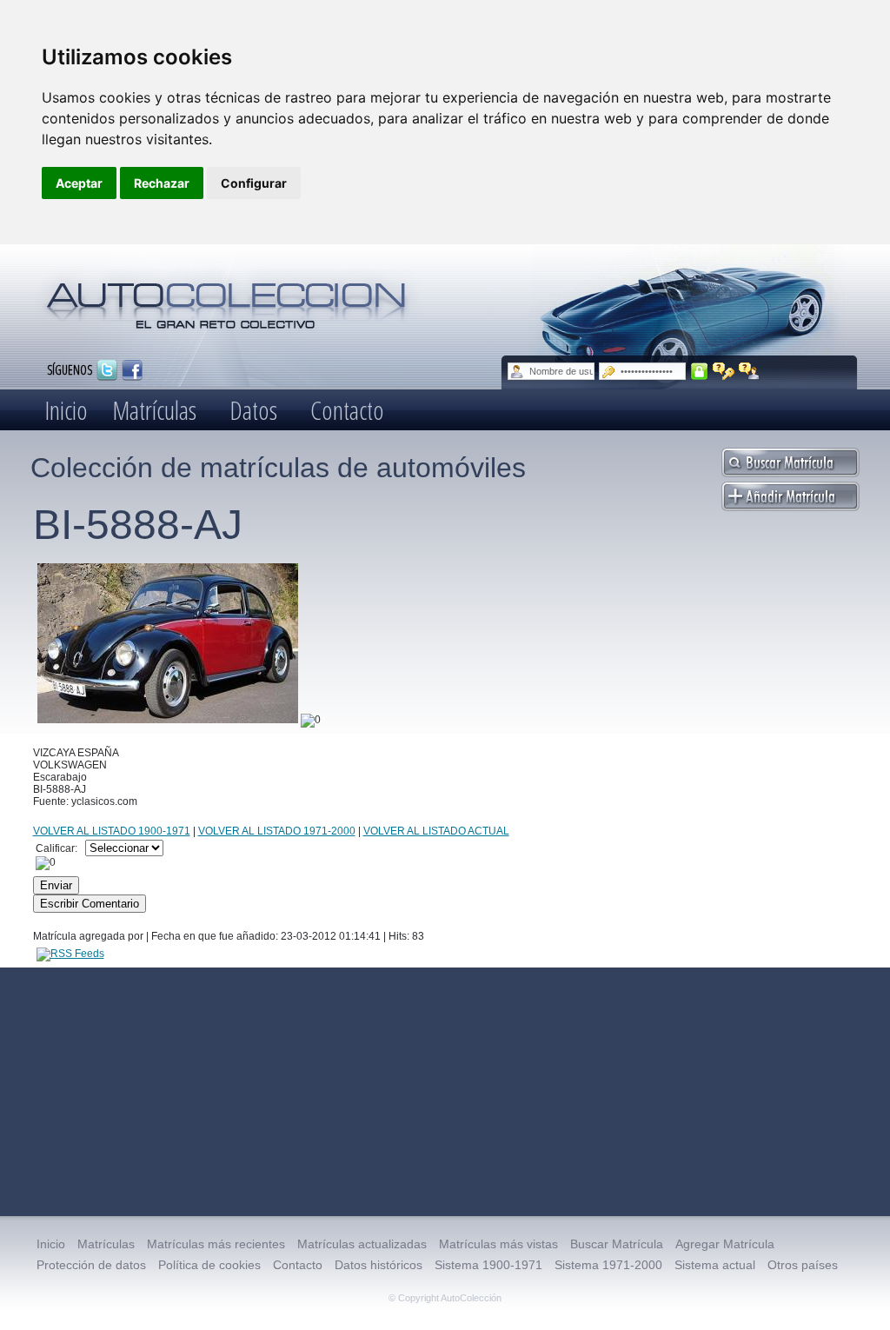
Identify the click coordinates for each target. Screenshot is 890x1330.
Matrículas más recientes (216, 1244)
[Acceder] (699, 371)
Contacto (347, 410)
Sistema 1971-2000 (608, 1265)
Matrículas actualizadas (362, 1244)
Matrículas (154, 410)
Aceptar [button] (79, 183)
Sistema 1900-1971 (488, 1265)
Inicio (66, 410)
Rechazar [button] (161, 183)
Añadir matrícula (790, 496)
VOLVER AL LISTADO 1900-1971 (111, 831)
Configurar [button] (254, 183)
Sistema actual (714, 1265)
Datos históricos (378, 1265)
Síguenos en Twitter (106, 370)
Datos (253, 410)
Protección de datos (91, 1265)
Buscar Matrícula (616, 1244)
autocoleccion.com (227, 299)
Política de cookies (209, 1265)
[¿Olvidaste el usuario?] (749, 371)
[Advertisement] (445, 1092)
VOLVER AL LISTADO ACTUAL (436, 831)
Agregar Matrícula (724, 1244)
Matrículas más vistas (498, 1244)
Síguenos (69, 369)
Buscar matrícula (790, 462)
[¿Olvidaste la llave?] (723, 371)
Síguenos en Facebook (132, 370)
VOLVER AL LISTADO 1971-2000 (276, 831)
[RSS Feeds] (70, 954)
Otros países (802, 1265)
